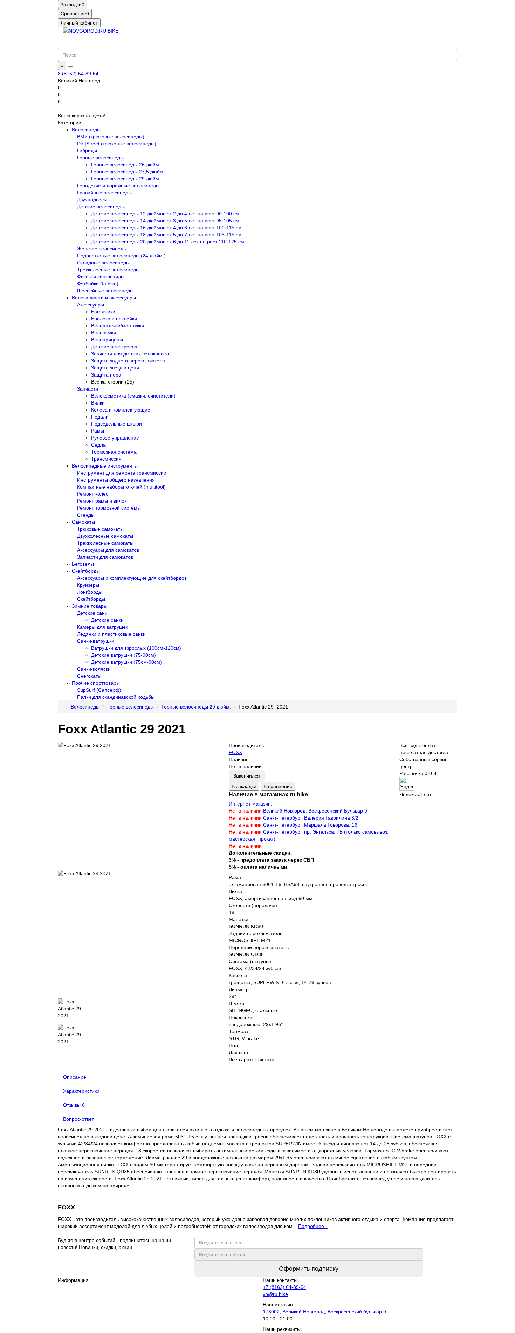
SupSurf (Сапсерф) (99, 690)
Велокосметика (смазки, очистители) (133, 396)
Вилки (98, 403)
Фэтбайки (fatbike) (97, 283)
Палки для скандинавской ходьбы (115, 697)
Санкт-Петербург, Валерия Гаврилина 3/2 (310, 818)
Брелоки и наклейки (114, 319)
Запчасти (87, 389)
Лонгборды (89, 592)
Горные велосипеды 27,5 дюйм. (128, 171)
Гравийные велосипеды (104, 192)
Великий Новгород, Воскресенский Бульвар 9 (315, 811)
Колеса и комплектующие (120, 410)
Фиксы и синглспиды (100, 276)
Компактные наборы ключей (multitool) (121, 487)
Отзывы (74, 1105)
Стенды (86, 515)
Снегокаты (89, 676)
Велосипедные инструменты (105, 466)
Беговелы (83, 564)
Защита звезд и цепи (115, 368)
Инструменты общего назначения (116, 480)
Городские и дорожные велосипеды (118, 185)
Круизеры (88, 585)
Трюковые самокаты (100, 529)
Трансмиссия (106, 459)
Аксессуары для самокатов (108, 550)
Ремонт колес (92, 494)
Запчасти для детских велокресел (130, 354)
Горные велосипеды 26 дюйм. (125, 164)
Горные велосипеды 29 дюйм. (125, 178)
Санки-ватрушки (95, 641)
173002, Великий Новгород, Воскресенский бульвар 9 (324, 1311)
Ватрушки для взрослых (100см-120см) (136, 648)
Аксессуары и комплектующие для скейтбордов (132, 578)
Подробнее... (313, 1226)
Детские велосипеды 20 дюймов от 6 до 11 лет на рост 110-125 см (167, 241)
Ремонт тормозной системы (109, 508)
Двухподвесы (92, 199)
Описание (74, 1077)
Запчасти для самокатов (105, 557)
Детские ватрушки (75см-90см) (126, 662)
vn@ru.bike (275, 1294)
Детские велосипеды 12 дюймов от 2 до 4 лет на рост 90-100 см (165, 213)
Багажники (103, 312)
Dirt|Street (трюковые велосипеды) (116, 143)
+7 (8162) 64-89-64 (284, 1287)
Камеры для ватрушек (102, 627)
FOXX (235, 752)
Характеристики (81, 1091)
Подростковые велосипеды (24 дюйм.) (121, 255)
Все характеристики (251, 1059)
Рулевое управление (115, 438)
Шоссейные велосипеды (105, 290)
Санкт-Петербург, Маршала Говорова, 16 (310, 825)
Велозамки (103, 333)
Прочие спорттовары (96, 683)
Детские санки (107, 620)
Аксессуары (90, 305)
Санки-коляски (94, 669)
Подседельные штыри (116, 424)
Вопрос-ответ (78, 1119)
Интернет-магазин (250, 804)
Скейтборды (86, 571)
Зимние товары (89, 606)
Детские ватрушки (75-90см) (123, 655)
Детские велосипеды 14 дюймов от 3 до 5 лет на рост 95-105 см (165, 220)
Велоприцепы (107, 340)
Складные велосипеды (103, 262)
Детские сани (92, 613)
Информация (73, 1280)
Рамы (97, 431)
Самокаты (83, 522)
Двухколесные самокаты (105, 536)
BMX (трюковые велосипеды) (110, 136)
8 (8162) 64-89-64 (78, 73)
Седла (98, 445)
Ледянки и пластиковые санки (111, 634)
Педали (100, 417)
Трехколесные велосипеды (108, 269)
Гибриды (87, 150)
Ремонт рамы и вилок (101, 501)
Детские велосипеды (101, 206)
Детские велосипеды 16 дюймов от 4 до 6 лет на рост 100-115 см (166, 227)
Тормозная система (114, 452)
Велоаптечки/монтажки (117, 326)
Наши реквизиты (282, 1329)
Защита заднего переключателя (128, 361)
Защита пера (106, 375)
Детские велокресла (114, 347)
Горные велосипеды (100, 157)
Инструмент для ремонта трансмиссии (121, 473)
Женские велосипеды (102, 248)
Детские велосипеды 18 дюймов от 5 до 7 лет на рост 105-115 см (166, 234)
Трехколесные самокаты (105, 543)
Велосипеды (86, 129)
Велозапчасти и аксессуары (104, 298)
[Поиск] (70, 67)
